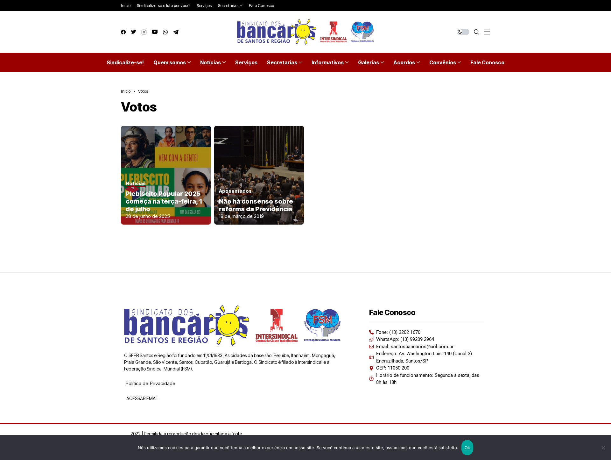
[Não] (603, 447)
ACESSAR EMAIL (142, 398)
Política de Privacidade (150, 383)
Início (125, 91)
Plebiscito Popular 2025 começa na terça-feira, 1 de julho (164, 201)
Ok (467, 447)
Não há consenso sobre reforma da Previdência (256, 205)
